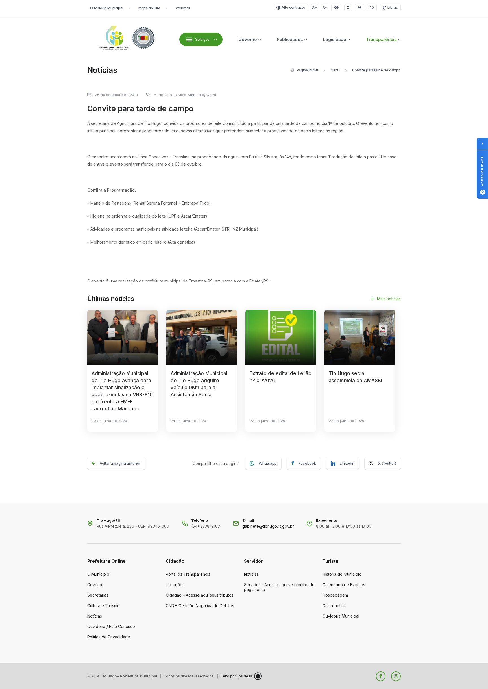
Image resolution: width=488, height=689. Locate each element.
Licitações (175, 584)
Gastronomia (334, 605)
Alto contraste (293, 7)
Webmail (183, 8)
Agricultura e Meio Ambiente (179, 94)
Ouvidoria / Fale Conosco (111, 626)
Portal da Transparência (188, 574)
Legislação (334, 39)
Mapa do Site (149, 8)
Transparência (381, 39)
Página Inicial (307, 70)
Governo (247, 39)
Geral (335, 70)
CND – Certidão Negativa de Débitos (200, 605)
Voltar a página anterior (120, 463)
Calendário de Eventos (344, 584)
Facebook (307, 463)
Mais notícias (389, 298)
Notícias (94, 616)
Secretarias (97, 595)
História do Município (342, 574)
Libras (392, 7)
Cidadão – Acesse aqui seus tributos (200, 595)
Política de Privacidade (108, 636)
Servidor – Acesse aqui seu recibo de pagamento (279, 587)
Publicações (290, 39)
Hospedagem (335, 595)
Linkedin (347, 463)
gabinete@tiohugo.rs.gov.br (268, 526)
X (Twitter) (387, 463)
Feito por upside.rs (236, 676)
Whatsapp (268, 463)
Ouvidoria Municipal (106, 8)
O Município (98, 574)
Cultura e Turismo (103, 605)
